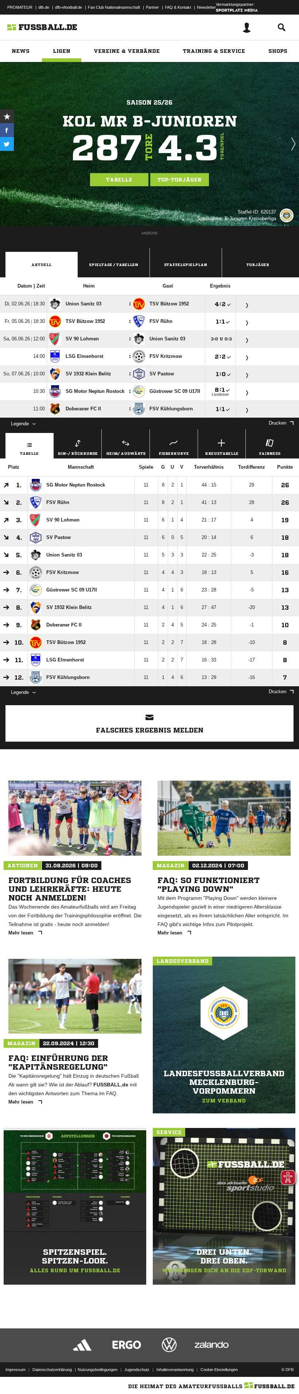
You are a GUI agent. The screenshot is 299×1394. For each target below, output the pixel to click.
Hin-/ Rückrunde (78, 453)
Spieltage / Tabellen (113, 264)
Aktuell (41, 264)
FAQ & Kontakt (178, 7)
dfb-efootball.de (68, 7)
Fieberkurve (174, 453)
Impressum (15, 1369)
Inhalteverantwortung (175, 1369)
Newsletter (206, 7)
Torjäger (257, 264)
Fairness (269, 453)
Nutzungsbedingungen (97, 1369)
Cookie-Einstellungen (219, 1369)
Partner (152, 7)
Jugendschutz (137, 1369)
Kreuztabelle (221, 453)
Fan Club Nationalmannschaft (114, 7)
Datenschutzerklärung (52, 1369)
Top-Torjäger (180, 179)
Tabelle (119, 179)
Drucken (277, 423)
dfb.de (43, 7)
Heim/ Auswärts (125, 453)
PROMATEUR (19, 7)
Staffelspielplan (185, 264)
